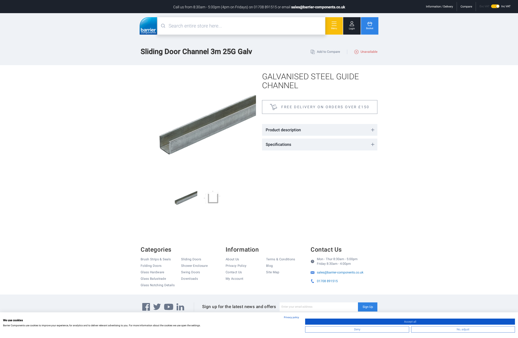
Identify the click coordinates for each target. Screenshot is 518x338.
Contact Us (234, 272)
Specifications (278, 144)
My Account (234, 279)
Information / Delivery (439, 6)
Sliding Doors (191, 259)
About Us (232, 259)
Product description (283, 129)
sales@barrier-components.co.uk (318, 7)
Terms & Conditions (280, 259)
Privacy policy (291, 317)
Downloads (189, 279)
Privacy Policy (236, 266)
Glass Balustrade (153, 279)
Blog (269, 266)
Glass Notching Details (158, 285)
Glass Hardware (152, 272)
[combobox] (246, 26)
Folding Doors (151, 266)
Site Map (272, 272)
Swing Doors (190, 272)
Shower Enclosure (194, 266)
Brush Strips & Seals (156, 259)
